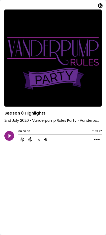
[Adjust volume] (45, 139)
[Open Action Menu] (97, 139)
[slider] (19, 135)
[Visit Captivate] (100, 6)
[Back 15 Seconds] (22, 139)
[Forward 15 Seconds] (30, 139)
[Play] (9, 136)
